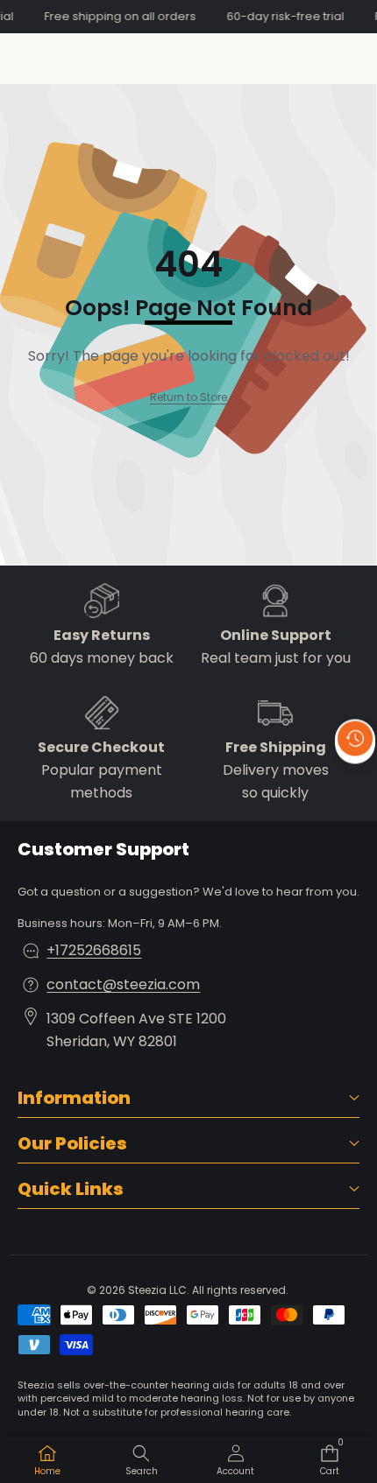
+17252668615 (93, 950)
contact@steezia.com (123, 984)
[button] (355, 779)
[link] (188, 397)
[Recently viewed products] (355, 738)
